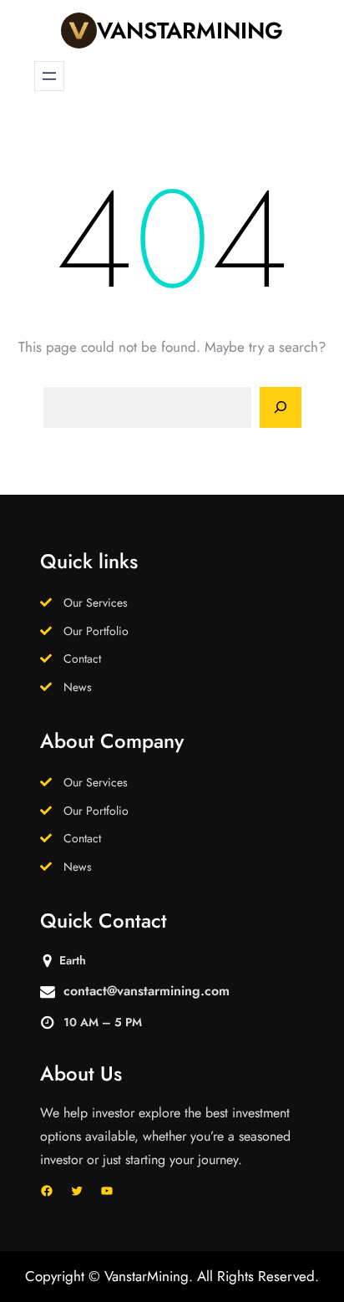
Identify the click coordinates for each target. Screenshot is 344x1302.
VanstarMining (190, 30)
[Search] (280, 408)
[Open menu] (49, 76)
